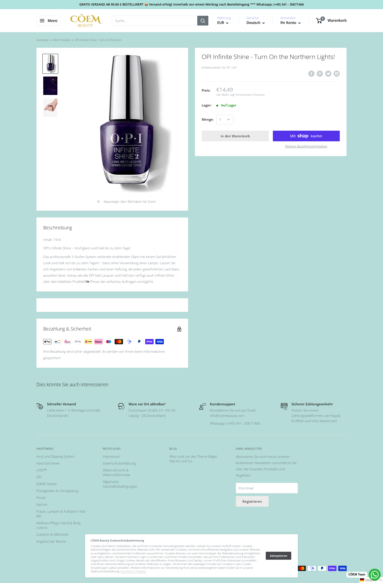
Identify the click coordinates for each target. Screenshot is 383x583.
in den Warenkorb (235, 136)
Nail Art (41, 504)
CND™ (41, 470)
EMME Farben (46, 484)
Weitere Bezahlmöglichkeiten (306, 146)
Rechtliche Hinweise (133, 571)
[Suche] (202, 21)
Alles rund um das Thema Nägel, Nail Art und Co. (193, 458)
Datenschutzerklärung (119, 463)
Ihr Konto (288, 22)
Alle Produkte (61, 40)
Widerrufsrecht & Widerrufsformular (117, 472)
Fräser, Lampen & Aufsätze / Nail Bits (60, 513)
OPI (39, 477)
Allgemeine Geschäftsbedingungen (120, 483)
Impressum (111, 456)
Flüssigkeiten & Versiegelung (57, 490)
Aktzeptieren (278, 556)
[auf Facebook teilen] (311, 73)
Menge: (208, 119)
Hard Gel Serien (48, 463)
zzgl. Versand (238, 95)
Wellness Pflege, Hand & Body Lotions (58, 525)
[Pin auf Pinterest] (320, 73)
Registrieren (252, 501)
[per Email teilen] (337, 73)
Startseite (42, 40)
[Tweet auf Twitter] (328, 73)
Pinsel (40, 497)
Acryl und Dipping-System (55, 456)
